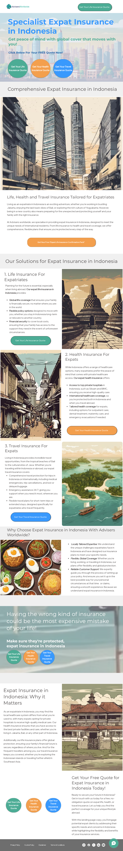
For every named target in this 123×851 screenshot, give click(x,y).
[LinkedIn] (98, 845)
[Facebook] (88, 845)
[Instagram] (84, 845)
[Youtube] (103, 845)
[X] (93, 845)
